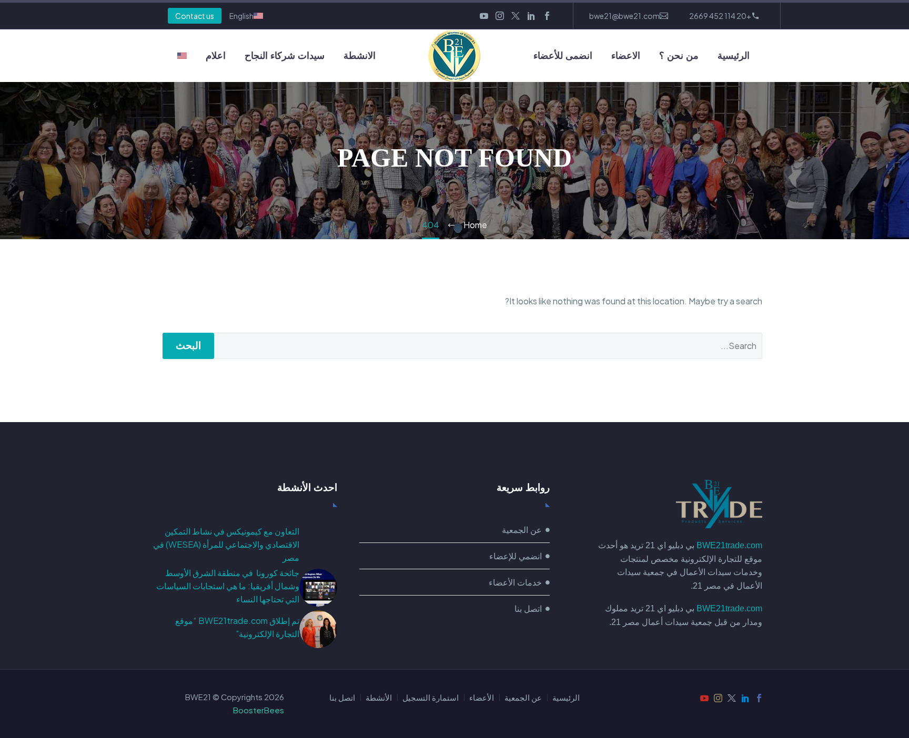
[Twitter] (515, 16)
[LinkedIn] (531, 16)
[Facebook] (547, 16)
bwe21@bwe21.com (624, 15)
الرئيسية (734, 55)
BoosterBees (258, 710)
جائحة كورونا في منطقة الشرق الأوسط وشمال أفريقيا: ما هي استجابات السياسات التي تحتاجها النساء (227, 585)
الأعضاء (481, 698)
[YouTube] (484, 16)
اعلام (216, 55)
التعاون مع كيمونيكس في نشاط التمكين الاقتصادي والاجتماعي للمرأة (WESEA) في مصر (226, 544)
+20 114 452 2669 (720, 15)
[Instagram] (500, 16)
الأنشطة (379, 698)
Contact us (194, 15)
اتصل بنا (342, 698)
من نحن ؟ (679, 55)
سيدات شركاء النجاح (285, 55)
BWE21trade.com (729, 545)
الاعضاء (625, 55)
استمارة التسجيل (430, 698)
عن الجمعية (523, 698)
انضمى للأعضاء (562, 55)
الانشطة (360, 55)
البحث (188, 346)
